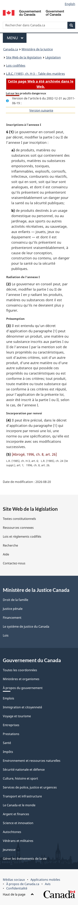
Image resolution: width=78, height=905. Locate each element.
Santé (7, 743)
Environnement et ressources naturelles (31, 761)
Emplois (8, 698)
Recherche (10, 545)
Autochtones (12, 832)
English (70, 4)
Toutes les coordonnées (20, 670)
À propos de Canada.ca (22, 884)
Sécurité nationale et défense (24, 769)
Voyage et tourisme (17, 716)
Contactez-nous (14, 563)
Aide (6, 554)
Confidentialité (16, 888)
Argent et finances (16, 814)
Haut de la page (14, 894)
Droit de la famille (15, 600)
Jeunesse (9, 850)
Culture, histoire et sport (20, 778)
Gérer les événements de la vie (25, 859)
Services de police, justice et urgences (30, 787)
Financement (12, 618)
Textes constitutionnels (19, 519)
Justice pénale (13, 609)
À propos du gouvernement (23, 688)
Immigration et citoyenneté (22, 707)
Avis (48, 884)
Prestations (11, 734)
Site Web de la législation (24, 57)
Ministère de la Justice (37, 49)
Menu (17, 37)
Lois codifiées (15, 65)
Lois (6, 635)
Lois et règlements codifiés (22, 536)
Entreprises (11, 725)
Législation (53, 57)
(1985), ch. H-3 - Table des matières (35, 74)
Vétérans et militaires (18, 841)
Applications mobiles (45, 880)
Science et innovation (18, 823)
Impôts (8, 752)
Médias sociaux (14, 880)
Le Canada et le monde (19, 805)
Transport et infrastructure (22, 796)
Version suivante (41, 110)
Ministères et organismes (21, 679)
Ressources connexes (18, 528)
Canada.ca (10, 49)
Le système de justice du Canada (26, 626)
